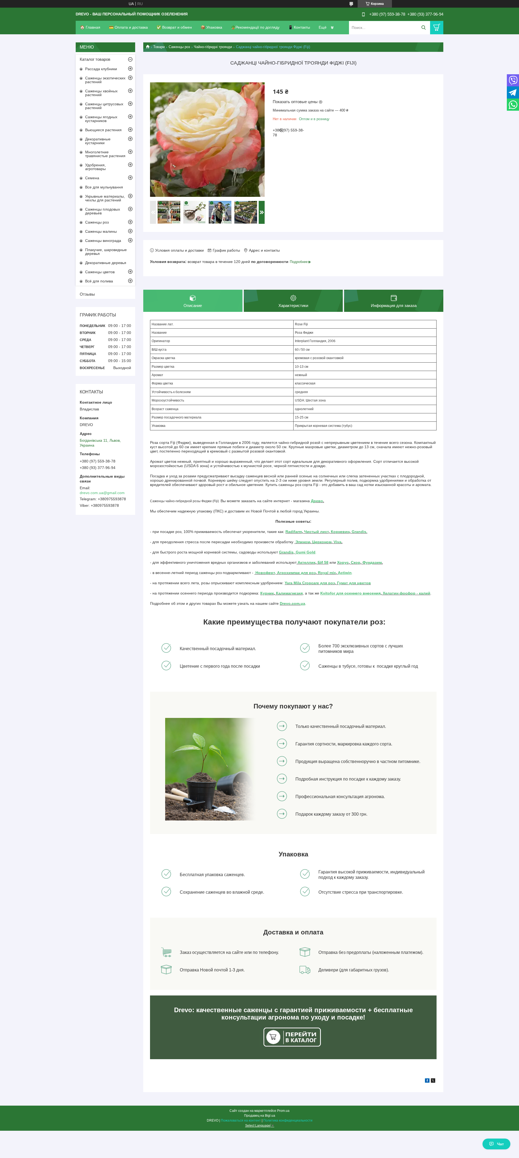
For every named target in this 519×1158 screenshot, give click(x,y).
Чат (500, 1144)
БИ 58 (323, 562)
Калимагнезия (289, 593)
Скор (355, 562)
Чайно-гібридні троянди (213, 47)
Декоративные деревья (105, 263)
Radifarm (293, 531)
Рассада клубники (101, 69)
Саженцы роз (179, 47)
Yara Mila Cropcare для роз (310, 583)
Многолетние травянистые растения (105, 154)
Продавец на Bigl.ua (259, 1116)
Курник (267, 593)
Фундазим (372, 562)
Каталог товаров (95, 59)
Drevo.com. (290, 603)
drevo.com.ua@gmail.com (102, 493)
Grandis (286, 552)
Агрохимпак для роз (296, 572)
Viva (337, 542)
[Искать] (423, 27)
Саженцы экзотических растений (105, 80)
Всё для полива (99, 281)
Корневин (340, 531)
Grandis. (359, 531)
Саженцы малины (101, 231)
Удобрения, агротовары (95, 167)
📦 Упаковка (211, 27)
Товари (159, 47)
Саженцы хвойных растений (101, 93)
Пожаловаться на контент (241, 1120)
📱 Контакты (299, 27)
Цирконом (321, 542)
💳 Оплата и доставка (128, 27)
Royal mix (326, 572)
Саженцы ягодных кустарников (101, 119)
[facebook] (427, 1081)
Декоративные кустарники (98, 141)
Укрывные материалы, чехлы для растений (105, 198)
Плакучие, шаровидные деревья (106, 252)
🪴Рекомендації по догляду (255, 27)
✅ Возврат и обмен (174, 27)
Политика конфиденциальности (287, 1120)
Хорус (343, 562)
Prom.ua (283, 1111)
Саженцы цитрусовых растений (104, 106)
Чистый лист (316, 531)
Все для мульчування (104, 187)
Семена (92, 178)
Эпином (302, 542)
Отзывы (87, 294)
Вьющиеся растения (103, 130)
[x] (433, 1081)
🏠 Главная (90, 27)
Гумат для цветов (353, 583)
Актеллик (306, 562)
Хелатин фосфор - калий (406, 593)
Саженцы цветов (100, 272)
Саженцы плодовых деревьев (102, 211)
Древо (317, 501)
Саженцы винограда (103, 240)
